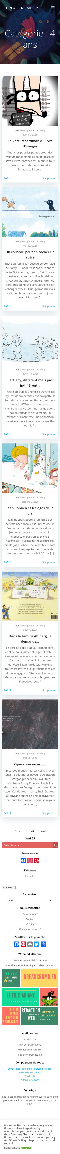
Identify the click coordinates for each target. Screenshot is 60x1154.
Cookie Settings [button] (12, 1148)
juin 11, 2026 (30, 134)
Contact (30, 919)
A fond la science (30, 1079)
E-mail (30, 876)
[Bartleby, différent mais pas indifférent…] (30, 340)
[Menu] (53, 8)
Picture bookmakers (30, 1072)
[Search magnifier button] (55, 845)
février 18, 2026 (30, 373)
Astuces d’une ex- (23, 960)
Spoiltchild (30, 1076)
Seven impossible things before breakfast (30, 1068)
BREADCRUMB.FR (22, 8)
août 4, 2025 (30, 629)
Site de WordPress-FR (30, 1054)
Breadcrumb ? (30, 914)
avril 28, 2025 (30, 757)
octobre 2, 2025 (30, 501)
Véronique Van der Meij (32, 130)
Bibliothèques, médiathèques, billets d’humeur (30, 965)
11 (11, 813)
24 (32, 831)
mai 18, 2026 (30, 245)
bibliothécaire (39, 960)
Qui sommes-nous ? (30, 929)
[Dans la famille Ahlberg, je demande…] (30, 596)
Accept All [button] (26, 1148)
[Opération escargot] (30, 724)
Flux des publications (30, 1044)
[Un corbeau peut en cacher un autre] (30, 212)
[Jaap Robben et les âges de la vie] (30, 468)
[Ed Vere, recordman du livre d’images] (30, 101)
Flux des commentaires (30, 1049)
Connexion (30, 1039)
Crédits (30, 924)
